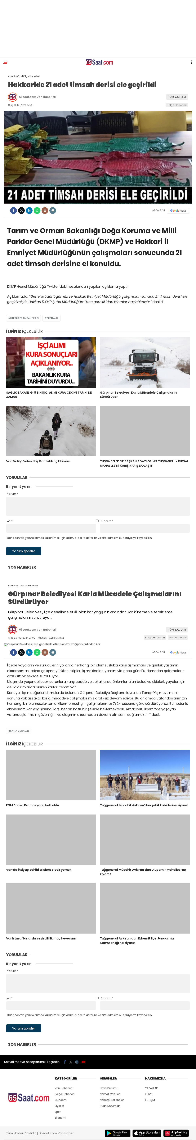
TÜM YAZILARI (177, 97)
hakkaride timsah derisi (24, 318)
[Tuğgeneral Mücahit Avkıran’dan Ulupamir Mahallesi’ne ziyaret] (145, 840)
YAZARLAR (151, 1088)
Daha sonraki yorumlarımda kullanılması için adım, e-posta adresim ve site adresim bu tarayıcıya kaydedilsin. (79, 538)
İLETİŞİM (150, 1100)
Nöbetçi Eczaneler (112, 1100)
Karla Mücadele (19, 730)
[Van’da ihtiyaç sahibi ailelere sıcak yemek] (51, 840)
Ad (10, 521)
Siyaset (59, 1106)
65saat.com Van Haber (56, 1133)
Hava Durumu (109, 1088)
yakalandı (52, 318)
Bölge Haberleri (177, 105)
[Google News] (178, 210)
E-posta (107, 521)
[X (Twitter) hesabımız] (70, 1062)
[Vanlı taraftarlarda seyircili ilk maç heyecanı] (51, 908)
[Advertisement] (98, 28)
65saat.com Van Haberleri (37, 97)
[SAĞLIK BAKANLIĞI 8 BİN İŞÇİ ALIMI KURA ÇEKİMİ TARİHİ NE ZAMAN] (51, 362)
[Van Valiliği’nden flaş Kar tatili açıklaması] (51, 431)
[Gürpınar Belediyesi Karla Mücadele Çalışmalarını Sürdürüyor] (145, 362)
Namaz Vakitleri (110, 1094)
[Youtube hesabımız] (83, 1062)
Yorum (12, 494)
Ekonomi (60, 1118)
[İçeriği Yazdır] (52, 210)
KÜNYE (149, 1094)
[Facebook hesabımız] (65, 1062)
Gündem (61, 1100)
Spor (58, 1112)
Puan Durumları (110, 1106)
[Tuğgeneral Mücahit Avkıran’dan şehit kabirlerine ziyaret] (145, 775)
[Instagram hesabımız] (76, 1062)
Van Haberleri (178, 637)
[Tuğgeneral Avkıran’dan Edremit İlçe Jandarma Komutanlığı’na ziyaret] (145, 908)
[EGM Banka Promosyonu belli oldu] (51, 775)
